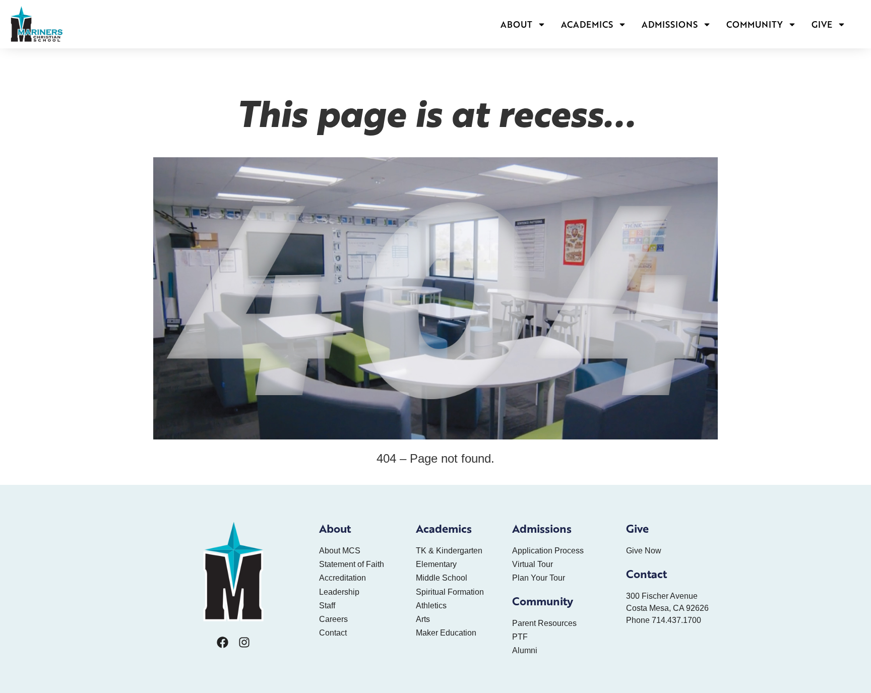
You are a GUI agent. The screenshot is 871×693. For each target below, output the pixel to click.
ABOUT (516, 24)
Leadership (339, 592)
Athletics (431, 605)
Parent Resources (544, 623)
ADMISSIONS (670, 24)
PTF (520, 637)
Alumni (524, 650)
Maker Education (446, 632)
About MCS (339, 550)
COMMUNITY (754, 24)
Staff (327, 605)
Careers (333, 619)
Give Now (643, 550)
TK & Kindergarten (449, 550)
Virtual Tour (532, 564)
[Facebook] (222, 642)
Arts (423, 619)
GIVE (822, 24)
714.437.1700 (676, 620)
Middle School (441, 578)
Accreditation (342, 578)
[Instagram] (244, 642)
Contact (333, 632)
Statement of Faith (351, 564)
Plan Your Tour (538, 578)
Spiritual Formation (450, 592)
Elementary (436, 564)
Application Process (548, 550)
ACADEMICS (587, 24)
